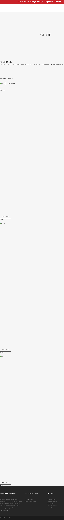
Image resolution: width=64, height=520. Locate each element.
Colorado (32, 64)
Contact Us (50, 508)
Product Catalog (52, 499)
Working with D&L (52, 501)
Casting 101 (51, 503)
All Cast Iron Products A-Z (23, 64)
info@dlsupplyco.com (30, 501)
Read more (11, 83)
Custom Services (52, 505)
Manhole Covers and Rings (43, 64)
